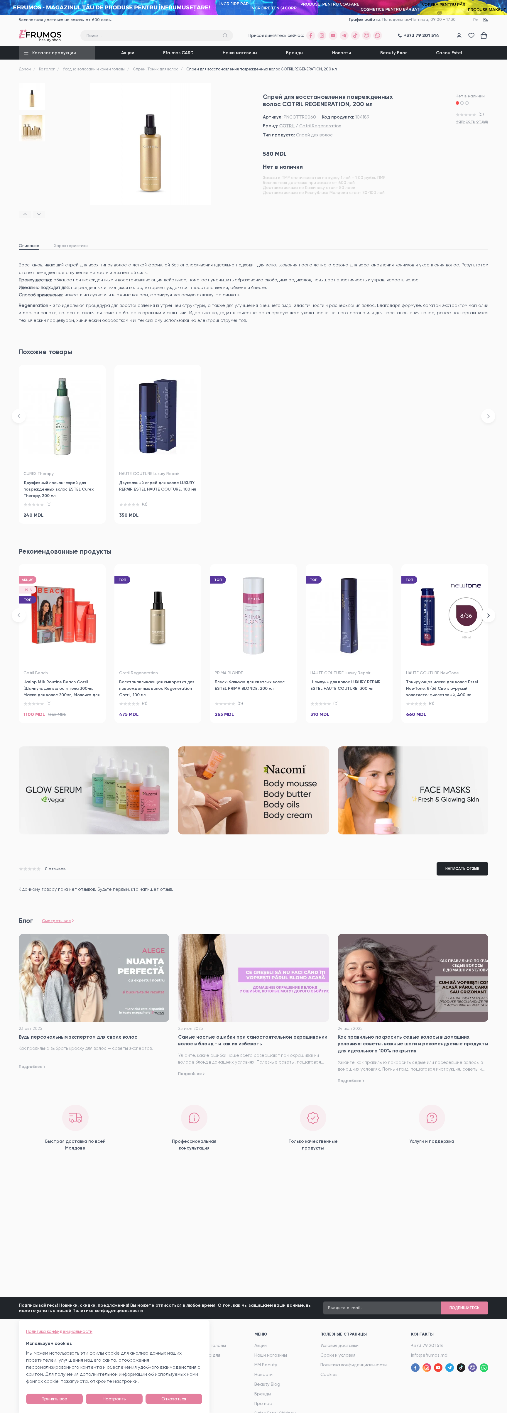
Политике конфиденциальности (107, 1310)
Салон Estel (449, 52)
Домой (25, 69)
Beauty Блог (393, 52)
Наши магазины (240, 52)
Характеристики (71, 245)
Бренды (294, 52)
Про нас (263, 1403)
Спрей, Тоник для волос (155, 69)
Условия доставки (339, 1345)
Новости (341, 52)
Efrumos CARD (178, 52)
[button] (25, 214)
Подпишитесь (464, 1308)
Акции (127, 52)
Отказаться (173, 1399)
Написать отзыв (472, 121)
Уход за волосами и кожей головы (94, 69)
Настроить (114, 1399)
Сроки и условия (337, 1355)
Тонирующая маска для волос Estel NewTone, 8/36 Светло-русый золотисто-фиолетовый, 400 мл (442, 688)
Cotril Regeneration (320, 126)
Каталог (47, 69)
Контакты (422, 1334)
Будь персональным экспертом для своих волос (78, 1037)
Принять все (54, 1399)
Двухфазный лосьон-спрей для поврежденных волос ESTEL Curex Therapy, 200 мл (58, 489)
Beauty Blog (267, 1384)
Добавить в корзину (62, 512)
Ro (476, 19)
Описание (29, 245)
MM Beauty (265, 1365)
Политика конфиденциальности (353, 1365)
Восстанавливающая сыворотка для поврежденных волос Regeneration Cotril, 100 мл (156, 688)
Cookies (328, 1374)
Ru (485, 19)
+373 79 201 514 (427, 1345)
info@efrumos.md (429, 1355)
